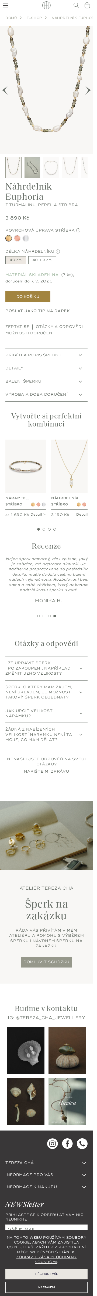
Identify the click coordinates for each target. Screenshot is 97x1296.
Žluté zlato (31, 496)
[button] (38, 526)
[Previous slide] (5, 87)
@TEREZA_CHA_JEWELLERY (50, 1020)
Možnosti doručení (29, 328)
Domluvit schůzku (46, 964)
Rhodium (42, 496)
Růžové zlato (36, 496)
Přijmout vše (46, 1274)
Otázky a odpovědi (59, 321)
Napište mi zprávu (46, 773)
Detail (34, 509)
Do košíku (27, 291)
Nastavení (46, 1287)
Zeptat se (17, 321)
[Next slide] (88, 87)
